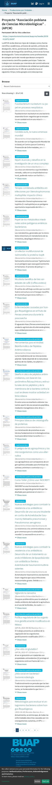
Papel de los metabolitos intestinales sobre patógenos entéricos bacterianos (31, 223)
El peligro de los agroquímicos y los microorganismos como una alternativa (32, 452)
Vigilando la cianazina (25, 592)
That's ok (45, 781)
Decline (37, 781)
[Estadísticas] (32, 3)
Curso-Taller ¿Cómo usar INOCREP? (32, 479)
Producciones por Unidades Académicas (22, 10)
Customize (5, 781)
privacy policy (29, 776)
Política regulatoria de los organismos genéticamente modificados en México (32, 621)
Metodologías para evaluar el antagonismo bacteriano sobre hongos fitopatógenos (31, 705)
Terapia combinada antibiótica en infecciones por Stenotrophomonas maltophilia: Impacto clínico (32, 191)
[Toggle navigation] (48, 3)
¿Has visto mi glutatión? (26, 648)
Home (4, 10)
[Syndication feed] (46, 93)
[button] (36, 3)
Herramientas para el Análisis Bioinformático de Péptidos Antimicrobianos (29, 346)
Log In (42, 3)
